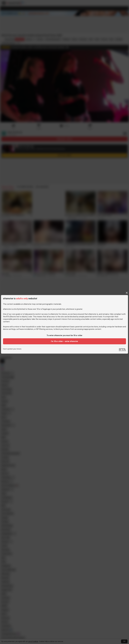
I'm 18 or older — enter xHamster (64, 341)
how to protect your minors (12, 349)
